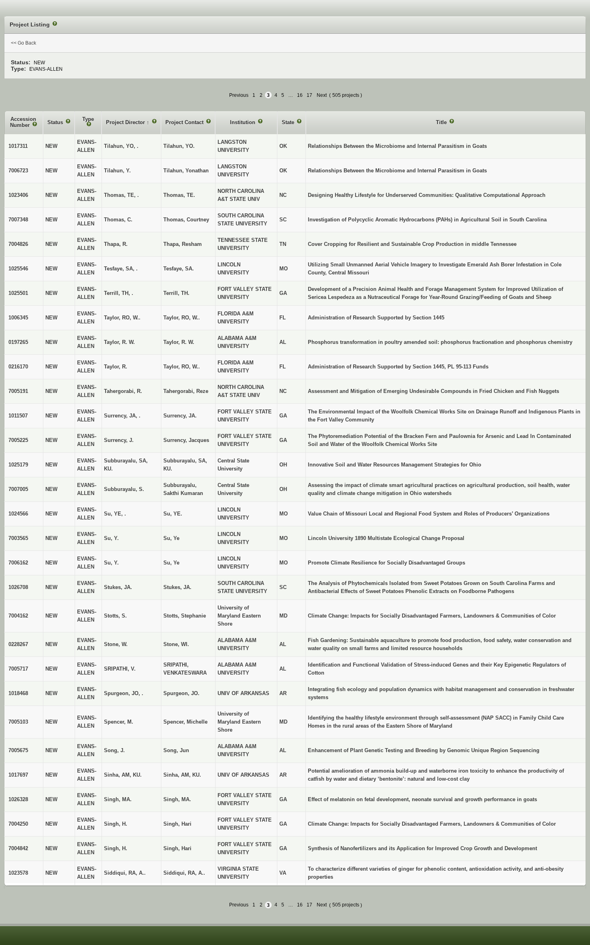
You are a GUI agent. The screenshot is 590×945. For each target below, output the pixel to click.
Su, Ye (171, 538)
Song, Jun (176, 750)
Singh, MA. (177, 799)
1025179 (18, 465)
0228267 (18, 644)
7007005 (18, 489)
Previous (238, 95)
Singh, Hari (177, 824)
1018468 (18, 693)
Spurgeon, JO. (181, 693)
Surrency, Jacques (186, 440)
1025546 (18, 269)
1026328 (18, 799)
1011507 (18, 416)
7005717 (18, 669)
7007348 (18, 220)
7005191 (18, 391)
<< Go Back (23, 43)
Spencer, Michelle (185, 722)
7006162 (18, 563)
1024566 (18, 514)
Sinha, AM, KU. (182, 775)
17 (309, 95)
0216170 (18, 367)
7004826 (18, 244)
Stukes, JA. (177, 587)
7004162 (18, 616)
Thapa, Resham (182, 244)
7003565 (18, 538)
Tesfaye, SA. (178, 269)
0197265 (18, 342)
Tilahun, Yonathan (186, 171)
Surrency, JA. (180, 416)
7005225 (18, 440)
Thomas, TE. (179, 195)
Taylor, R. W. (178, 342)
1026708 (18, 587)
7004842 (18, 848)
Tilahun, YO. (179, 146)
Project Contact (185, 122)
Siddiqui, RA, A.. (184, 873)
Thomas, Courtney (186, 220)
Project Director (126, 122)
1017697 (18, 775)
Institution (243, 122)
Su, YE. (172, 514)
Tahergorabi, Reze (185, 391)
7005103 (18, 722)
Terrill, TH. (176, 293)
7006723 (18, 171)
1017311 (18, 146)
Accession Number (23, 122)
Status (56, 122)
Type (88, 119)
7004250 (18, 824)
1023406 (18, 195)
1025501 (18, 293)
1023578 (18, 873)
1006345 (18, 318)
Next (322, 95)
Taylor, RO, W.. (181, 318)
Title (442, 122)
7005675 (18, 750)
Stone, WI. (176, 644)
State (289, 122)
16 (300, 95)
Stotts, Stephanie (184, 616)
